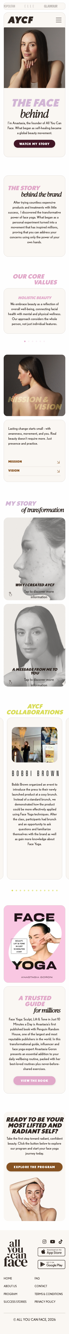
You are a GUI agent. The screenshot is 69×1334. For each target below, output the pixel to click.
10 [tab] (49, 890)
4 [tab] (36, 341)
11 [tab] (53, 890)
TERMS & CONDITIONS (49, 1294)
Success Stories (15, 1302)
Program (10, 1294)
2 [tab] (29, 341)
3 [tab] (32, 341)
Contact (41, 1286)
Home (8, 1278)
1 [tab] (25, 341)
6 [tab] (44, 341)
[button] (34, 1080)
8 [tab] (41, 890)
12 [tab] (57, 890)
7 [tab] (36, 890)
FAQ (37, 1278)
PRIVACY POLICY (45, 1302)
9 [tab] (45, 890)
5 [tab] (40, 341)
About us (10, 1286)
